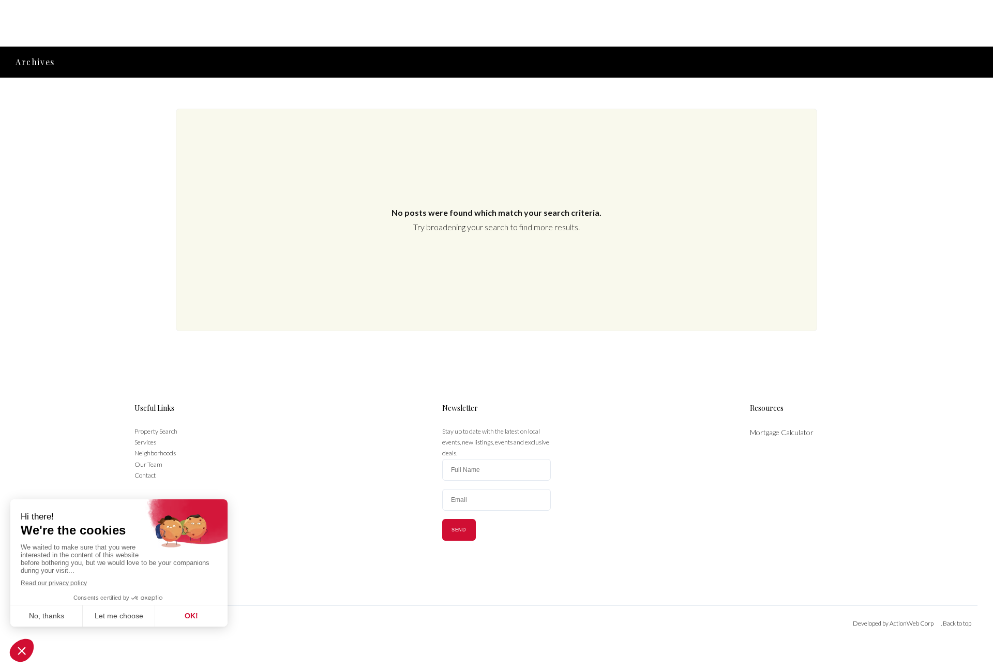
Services (145, 442)
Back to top (957, 623)
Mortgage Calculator (782, 432)
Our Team (148, 464)
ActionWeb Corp (912, 623)
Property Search (155, 431)
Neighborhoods (155, 453)
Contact (145, 475)
